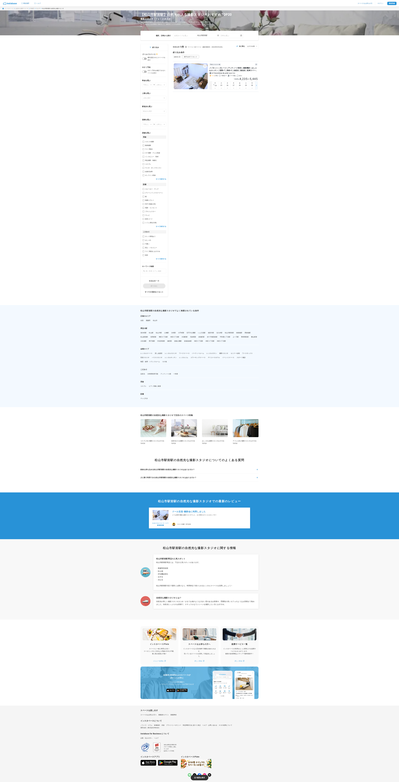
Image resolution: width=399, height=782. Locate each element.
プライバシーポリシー (173, 725)
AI (256, 64)
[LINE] (189, 775)
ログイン (381, 3)
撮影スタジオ (223, 353)
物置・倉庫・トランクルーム (150, 361)
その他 (164, 361)
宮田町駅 (153, 337)
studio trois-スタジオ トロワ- (160, 523)
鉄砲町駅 (201, 337)
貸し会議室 (158, 353)
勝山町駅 (254, 337)
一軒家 (175, 374)
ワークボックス (247, 353)
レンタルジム (183, 357)
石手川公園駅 (191, 333)
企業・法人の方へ (146, 738)
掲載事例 (173, 715)
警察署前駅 (245, 337)
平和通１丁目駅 (225, 337)
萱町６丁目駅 (163, 337)
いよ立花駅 (202, 333)
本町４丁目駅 (210, 341)
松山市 (38, 8)
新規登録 (392, 3)
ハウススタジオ (157, 357)
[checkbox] (143, 141)
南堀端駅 (239, 333)
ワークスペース (184, 353)
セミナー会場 (235, 353)
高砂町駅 (193, 337)
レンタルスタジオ (171, 353)
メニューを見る (158, 661)
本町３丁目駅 (221, 341)
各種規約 (157, 725)
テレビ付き (144, 398)
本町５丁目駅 (198, 341)
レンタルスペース (146, 353)
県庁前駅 (152, 341)
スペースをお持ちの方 (365, 3)
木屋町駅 (185, 337)
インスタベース (9, 8)
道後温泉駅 (188, 341)
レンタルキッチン (171, 357)
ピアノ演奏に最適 (155, 386)
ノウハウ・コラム (146, 725)
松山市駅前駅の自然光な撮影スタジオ (53, 8)
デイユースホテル (214, 357)
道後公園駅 (178, 341)
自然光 (176, 57)
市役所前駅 (161, 341)
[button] (199, 471)
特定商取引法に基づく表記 (192, 725)
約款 (163, 725)
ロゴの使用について (225, 725)
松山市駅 (159, 333)
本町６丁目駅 (174, 337)
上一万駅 (236, 337)
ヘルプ (38, 3)
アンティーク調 (166, 374)
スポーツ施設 (241, 357)
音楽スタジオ (144, 357)
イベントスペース (228, 357)
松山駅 (151, 333)
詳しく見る (198, 661)
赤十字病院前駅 (212, 337)
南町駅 (169, 341)
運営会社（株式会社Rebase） (150, 727)
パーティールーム (198, 353)
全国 (141, 320)
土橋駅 (166, 333)
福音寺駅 (211, 333)
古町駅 (173, 333)
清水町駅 (143, 333)
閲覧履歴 (26, 3)
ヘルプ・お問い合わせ (209, 725)
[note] (209, 775)
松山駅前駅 (144, 337)
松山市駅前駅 (229, 333)
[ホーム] (10, 3)
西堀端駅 (248, 333)
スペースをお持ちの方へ (148, 715)
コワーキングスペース (198, 357)
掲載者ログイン (163, 715)
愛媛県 (32, 8)
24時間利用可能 (152, 374)
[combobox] (208, 35)
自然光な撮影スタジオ (22, 8)
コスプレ (143, 386)
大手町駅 (181, 333)
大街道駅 (143, 341)
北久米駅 (219, 333)
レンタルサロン (211, 353)
